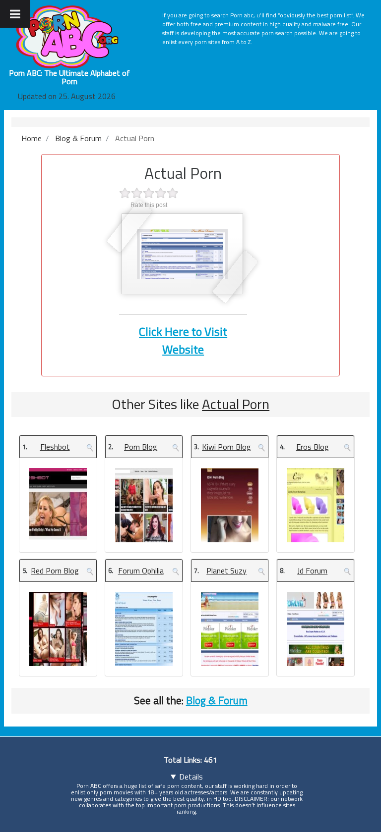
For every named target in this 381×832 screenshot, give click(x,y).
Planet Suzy (226, 570)
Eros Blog (312, 447)
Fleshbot (55, 447)
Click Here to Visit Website (183, 340)
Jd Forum (312, 570)
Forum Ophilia (141, 570)
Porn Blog (140, 447)
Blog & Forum (217, 700)
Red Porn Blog (55, 570)
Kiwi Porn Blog (226, 447)
